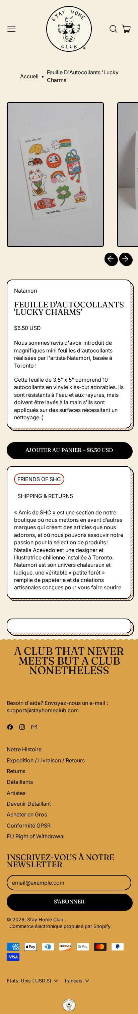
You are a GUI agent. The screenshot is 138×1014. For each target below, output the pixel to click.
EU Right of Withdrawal (36, 836)
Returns (16, 771)
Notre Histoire (24, 749)
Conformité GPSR (29, 825)
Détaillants (20, 781)
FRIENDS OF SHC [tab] (39, 479)
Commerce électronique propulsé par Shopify (60, 926)
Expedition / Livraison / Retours (46, 760)
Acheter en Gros (27, 814)
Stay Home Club (46, 919)
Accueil (29, 76)
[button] (113, 29)
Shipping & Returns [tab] (45, 496)
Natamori (25, 290)
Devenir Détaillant (29, 803)
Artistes (16, 793)
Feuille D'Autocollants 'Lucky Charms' (83, 76)
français (73, 980)
